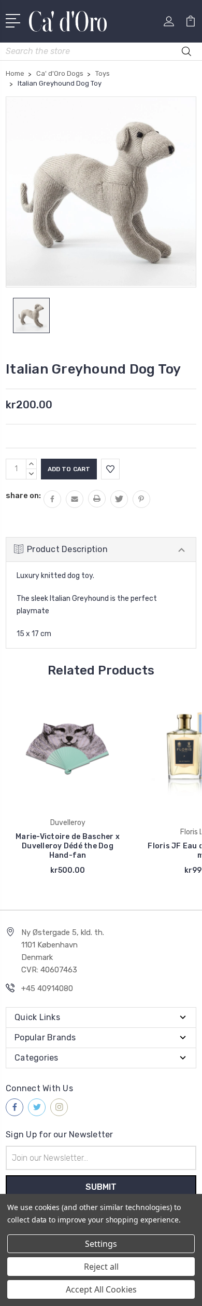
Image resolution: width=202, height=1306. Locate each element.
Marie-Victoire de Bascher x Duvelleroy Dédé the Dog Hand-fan (68, 846)
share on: (23, 495)
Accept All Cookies (101, 1289)
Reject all (101, 1266)
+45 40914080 (47, 988)
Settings (101, 1243)
